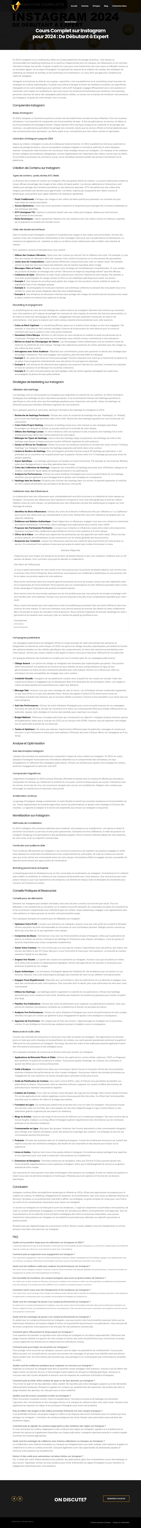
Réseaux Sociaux (70, 22)
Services (84, 6)
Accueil (74, 6)
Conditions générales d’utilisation (100, 1522)
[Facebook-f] (14, 1498)
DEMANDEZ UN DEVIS (116, 1499)
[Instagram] (19, 1498)
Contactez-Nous (119, 6)
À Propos (96, 6)
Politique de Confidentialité (121, 1522)
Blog (106, 6)
